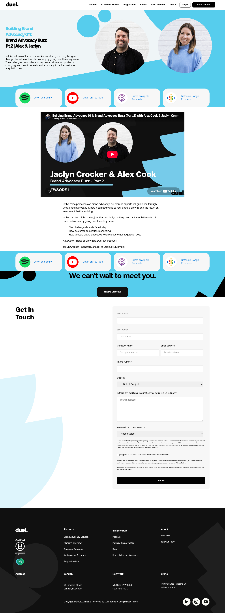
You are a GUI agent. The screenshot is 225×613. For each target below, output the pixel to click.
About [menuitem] (173, 5)
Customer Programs (73, 549)
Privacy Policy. (131, 602)
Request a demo (72, 561)
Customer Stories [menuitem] (110, 5)
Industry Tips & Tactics (123, 543)
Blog (114, 549)
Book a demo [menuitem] (203, 5)
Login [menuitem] (185, 5)
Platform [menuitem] (93, 5)
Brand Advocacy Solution (76, 537)
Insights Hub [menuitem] (129, 5)
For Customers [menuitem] (158, 5)
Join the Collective (112, 292)
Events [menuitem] (143, 5)
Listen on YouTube (93, 98)
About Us (165, 536)
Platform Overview (73, 543)
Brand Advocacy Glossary (125, 555)
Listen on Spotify (43, 98)
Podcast (116, 537)
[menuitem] (218, 3)
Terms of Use (116, 602)
